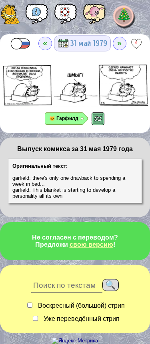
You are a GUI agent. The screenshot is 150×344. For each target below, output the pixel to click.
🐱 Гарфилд (63, 118)
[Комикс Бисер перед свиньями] (94, 16)
